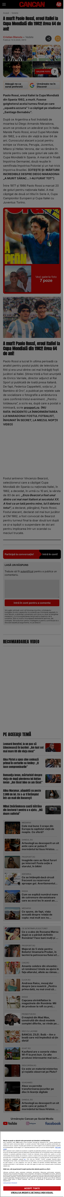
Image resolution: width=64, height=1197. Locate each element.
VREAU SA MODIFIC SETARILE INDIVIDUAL (32, 1192)
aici (25, 1159)
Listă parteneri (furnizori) (10, 1183)
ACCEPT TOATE (32, 1188)
